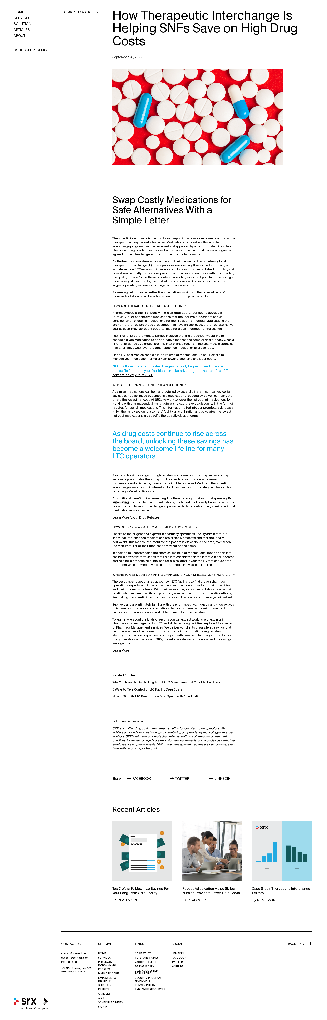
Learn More (120, 650)
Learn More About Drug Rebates (135, 517)
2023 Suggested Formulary (146, 972)
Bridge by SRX (144, 966)
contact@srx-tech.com (74, 953)
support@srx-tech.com (74, 957)
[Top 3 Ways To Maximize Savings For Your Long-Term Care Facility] (142, 851)
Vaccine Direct (145, 962)
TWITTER (177, 962)
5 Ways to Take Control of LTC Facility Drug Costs (147, 689)
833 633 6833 (69, 962)
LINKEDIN (178, 953)
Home (19, 12)
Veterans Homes (147, 957)
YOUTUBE (178, 966)
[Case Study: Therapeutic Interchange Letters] (282, 851)
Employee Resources (150, 989)
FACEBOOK (178, 957)
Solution (22, 24)
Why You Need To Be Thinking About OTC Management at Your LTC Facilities (166, 682)
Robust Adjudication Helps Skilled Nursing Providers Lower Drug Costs (211, 890)
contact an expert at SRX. (132, 375)
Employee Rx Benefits (107, 979)
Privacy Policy (145, 985)
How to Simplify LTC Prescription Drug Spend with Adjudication (156, 696)
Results (103, 989)
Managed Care (108, 973)
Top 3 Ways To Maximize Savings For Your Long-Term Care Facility (140, 890)
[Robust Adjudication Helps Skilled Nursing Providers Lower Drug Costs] (212, 851)
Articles (22, 30)
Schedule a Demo (30, 50)
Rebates (104, 969)
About (19, 36)
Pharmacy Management (107, 963)
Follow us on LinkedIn (127, 721)
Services (22, 18)
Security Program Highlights (148, 979)
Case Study (143, 953)
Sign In (102, 1006)
